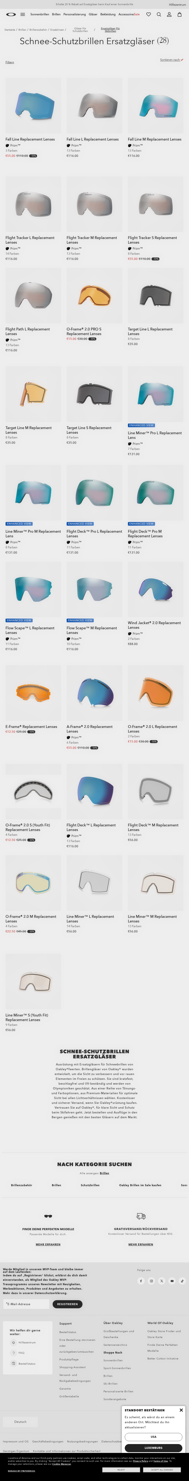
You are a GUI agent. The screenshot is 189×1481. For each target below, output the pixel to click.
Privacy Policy (140, 1461)
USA (154, 1437)
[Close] (181, 1410)
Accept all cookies (162, 1470)
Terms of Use (160, 1461)
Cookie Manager (61, 1464)
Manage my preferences (21, 1471)
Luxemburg (154, 1448)
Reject (121, 1470)
